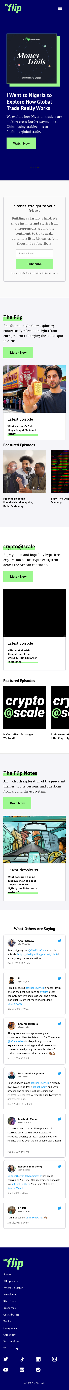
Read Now (17, 803)
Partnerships (11, 1341)
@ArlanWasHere (17, 1188)
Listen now (18, 352)
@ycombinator (33, 1176)
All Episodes (10, 1281)
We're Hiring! (11, 1348)
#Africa (44, 991)
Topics (7, 1321)
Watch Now (21, 143)
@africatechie (16, 1041)
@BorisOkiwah (16, 1176)
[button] (60, 8)
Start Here (9, 1301)
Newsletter (10, 1294)
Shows (7, 1274)
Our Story (9, 1335)
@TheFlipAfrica (37, 950)
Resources (9, 1308)
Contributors (11, 1314)
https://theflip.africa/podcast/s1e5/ (37, 954)
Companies (10, 1328)
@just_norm (15, 1003)
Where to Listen (13, 1288)
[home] (12, 8)
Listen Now (18, 576)
